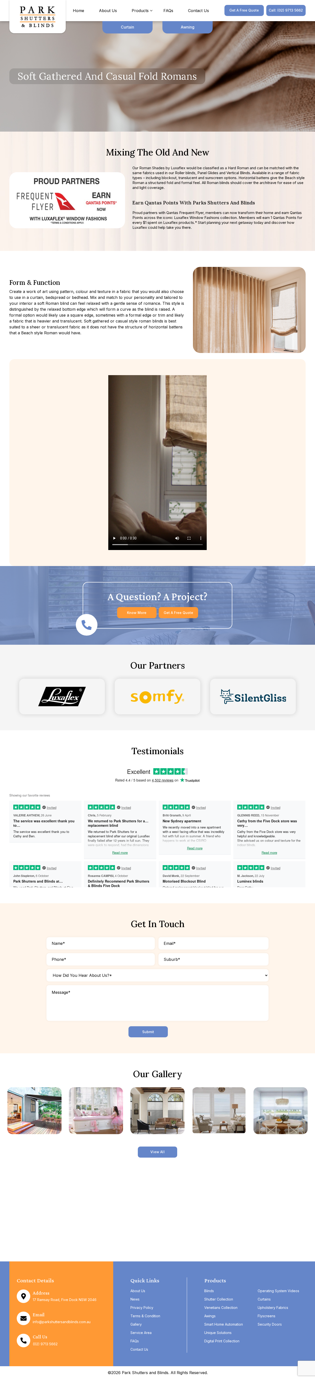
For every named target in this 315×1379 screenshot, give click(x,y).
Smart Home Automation (223, 1324)
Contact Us (198, 10)
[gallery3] (157, 1110)
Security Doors (270, 1324)
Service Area (141, 1333)
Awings (210, 1316)
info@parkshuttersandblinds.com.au (62, 1322)
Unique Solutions (218, 1333)
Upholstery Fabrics (273, 1307)
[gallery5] (280, 1110)
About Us (108, 10)
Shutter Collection (218, 1299)
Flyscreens (266, 1316)
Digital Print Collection (221, 1341)
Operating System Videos (278, 1291)
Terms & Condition (145, 1316)
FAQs (168, 10)
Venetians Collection (220, 1307)
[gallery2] (96, 1110)
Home (78, 10)
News (135, 1299)
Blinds (209, 1291)
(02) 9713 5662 (45, 1344)
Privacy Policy (141, 1307)
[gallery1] (34, 1110)
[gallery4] (219, 1110)
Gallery (136, 1324)
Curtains (264, 1299)
